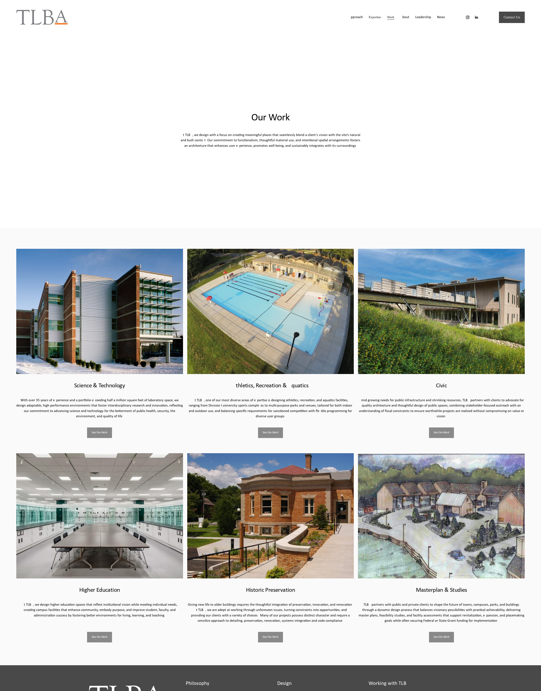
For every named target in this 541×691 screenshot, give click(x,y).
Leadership (423, 17)
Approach (356, 17)
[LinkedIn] (476, 17)
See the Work (99, 432)
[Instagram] (468, 17)
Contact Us (512, 17)
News (441, 17)
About (404, 17)
